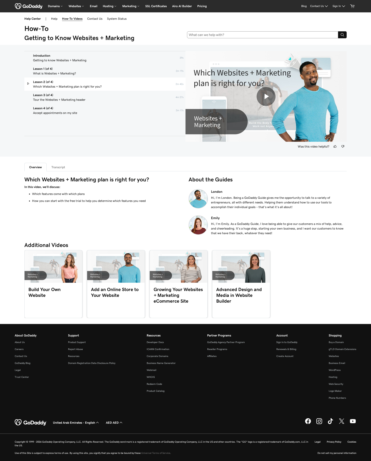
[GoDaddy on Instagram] (319, 423)
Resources (73, 356)
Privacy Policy (334, 442)
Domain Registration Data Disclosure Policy (91, 363)
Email (93, 6)
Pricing (202, 6)
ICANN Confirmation (158, 349)
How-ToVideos (72, 18)
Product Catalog (155, 391)
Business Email (337, 363)
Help (54, 18)
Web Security (336, 384)
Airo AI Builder (182, 6)
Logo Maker (335, 391)
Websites (334, 356)
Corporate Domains (157, 356)
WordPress (335, 370)
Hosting (333, 377)
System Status (117, 18)
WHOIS (151, 377)
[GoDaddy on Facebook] (308, 423)
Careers (19, 349)
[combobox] (263, 35)
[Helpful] (335, 146)
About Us (20, 342)
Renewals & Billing (286, 349)
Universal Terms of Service (155, 453)
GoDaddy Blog (22, 363)
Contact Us (94, 18)
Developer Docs (155, 342)
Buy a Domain (336, 342)
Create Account (285, 356)
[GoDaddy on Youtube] (352, 423)
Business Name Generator (161, 363)
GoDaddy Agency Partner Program (226, 342)
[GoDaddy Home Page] (31, 422)
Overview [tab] (35, 167)
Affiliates (212, 356)
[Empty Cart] (352, 6)
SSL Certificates (156, 6)
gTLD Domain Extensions (342, 349)
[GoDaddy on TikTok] (330, 423)
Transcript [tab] (58, 167)
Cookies (351, 442)
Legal (18, 370)
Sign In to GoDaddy (286, 342)
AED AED (112, 422)
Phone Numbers (337, 398)
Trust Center (22, 377)
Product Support (77, 342)
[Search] (342, 34)
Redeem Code (154, 384)
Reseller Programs (217, 349)
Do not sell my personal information (336, 453)
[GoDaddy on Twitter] (341, 423)
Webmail (151, 370)
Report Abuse (75, 349)
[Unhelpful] (343, 146)
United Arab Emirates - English (74, 422)
